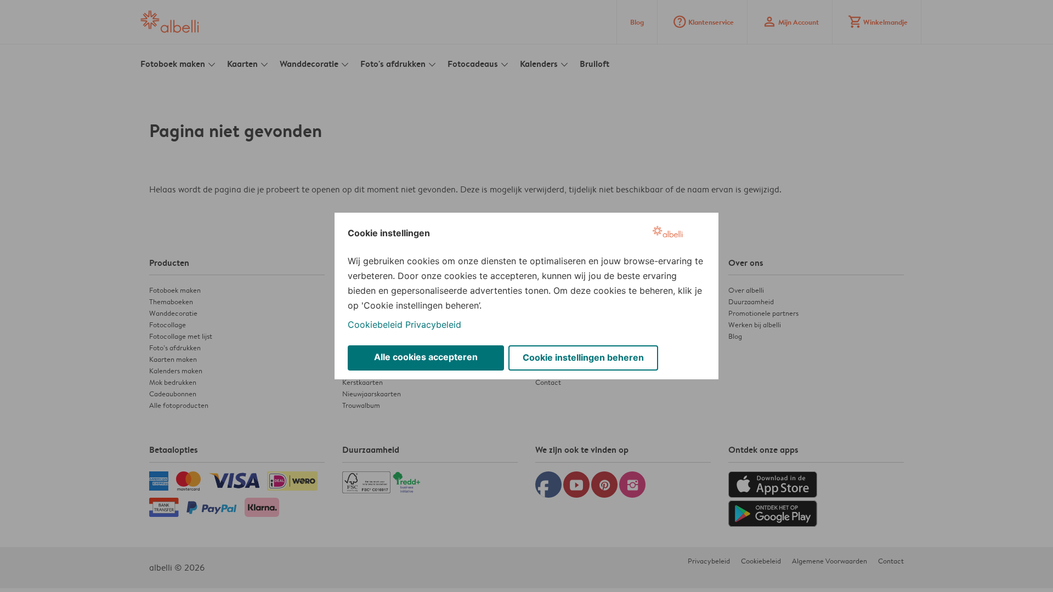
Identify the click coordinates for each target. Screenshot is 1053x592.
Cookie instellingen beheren (583, 357)
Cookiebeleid (375, 324)
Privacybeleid (433, 324)
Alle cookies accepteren (426, 356)
